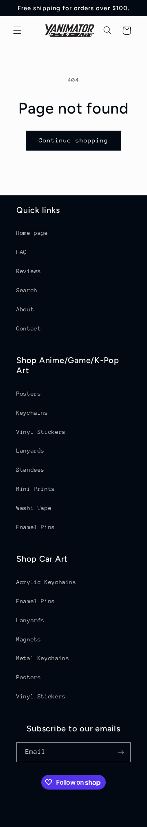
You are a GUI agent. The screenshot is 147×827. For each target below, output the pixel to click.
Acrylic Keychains (46, 582)
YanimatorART (57, 822)
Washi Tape (33, 508)
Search (27, 290)
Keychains (32, 412)
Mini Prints (35, 489)
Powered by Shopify (106, 822)
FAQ (21, 252)
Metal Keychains (42, 658)
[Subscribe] (120, 752)
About (25, 309)
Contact (28, 328)
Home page (32, 233)
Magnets (28, 639)
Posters (28, 393)
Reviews (28, 271)
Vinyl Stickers (41, 432)
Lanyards (30, 450)
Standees (30, 469)
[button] (17, 30)
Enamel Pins (35, 527)
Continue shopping (74, 140)
